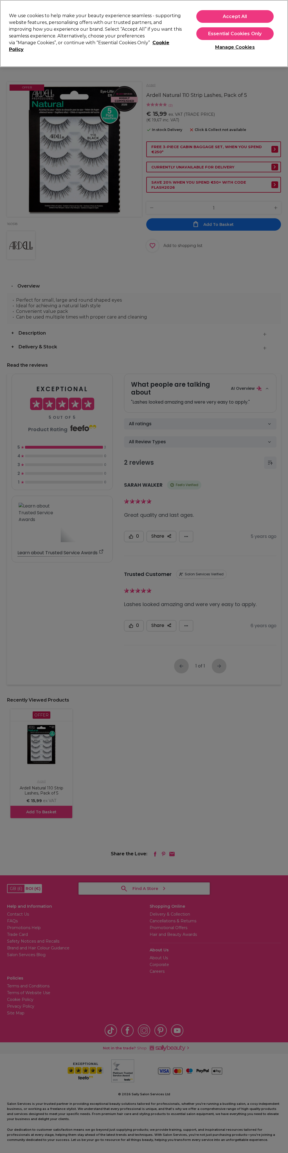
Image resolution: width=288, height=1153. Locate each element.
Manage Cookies (235, 47)
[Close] (279, 33)
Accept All (235, 16)
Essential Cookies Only (235, 33)
